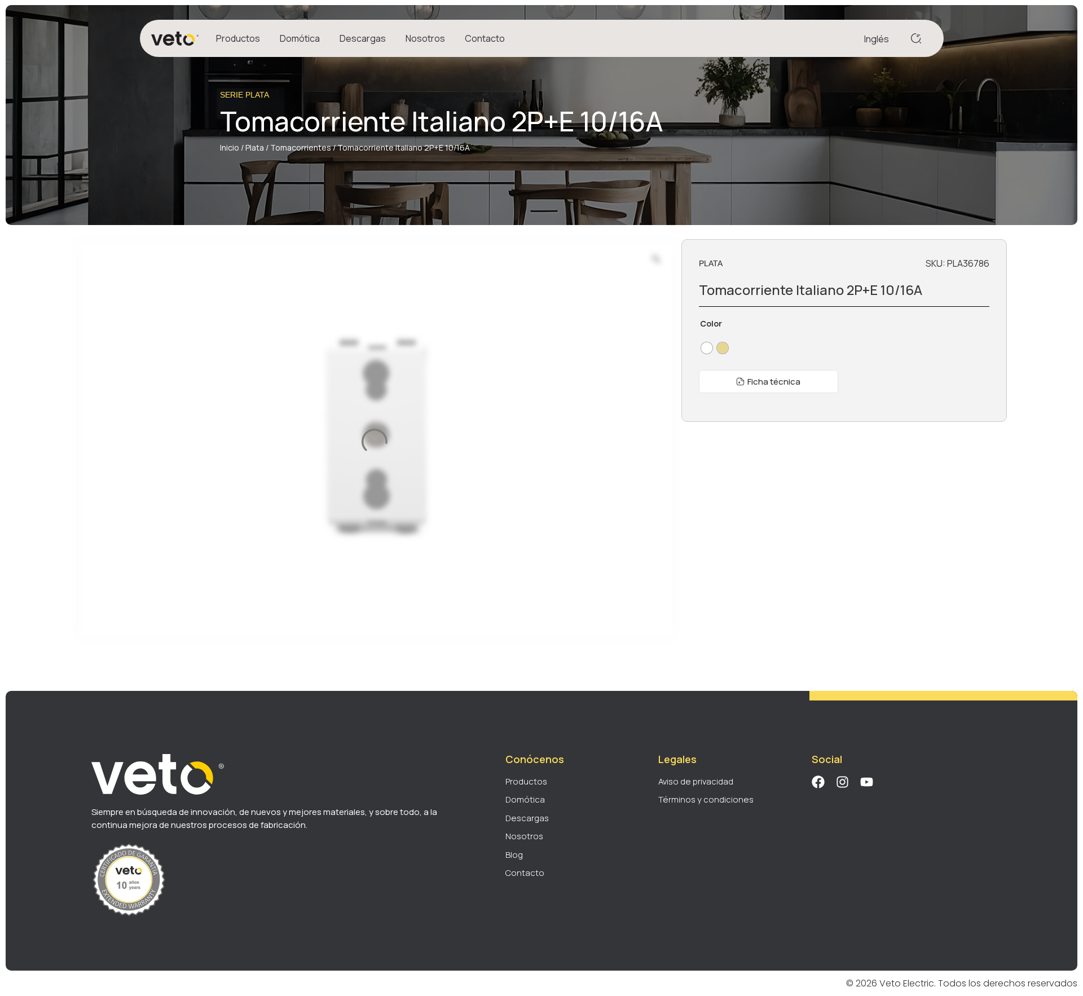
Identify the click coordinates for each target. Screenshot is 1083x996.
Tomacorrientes (300, 147)
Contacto (485, 38)
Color (711, 324)
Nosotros (425, 38)
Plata (254, 147)
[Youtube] (866, 781)
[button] (769, 381)
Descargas (363, 38)
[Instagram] (842, 781)
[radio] (706, 348)
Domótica (300, 38)
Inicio (229, 147)
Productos (238, 38)
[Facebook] (818, 781)
